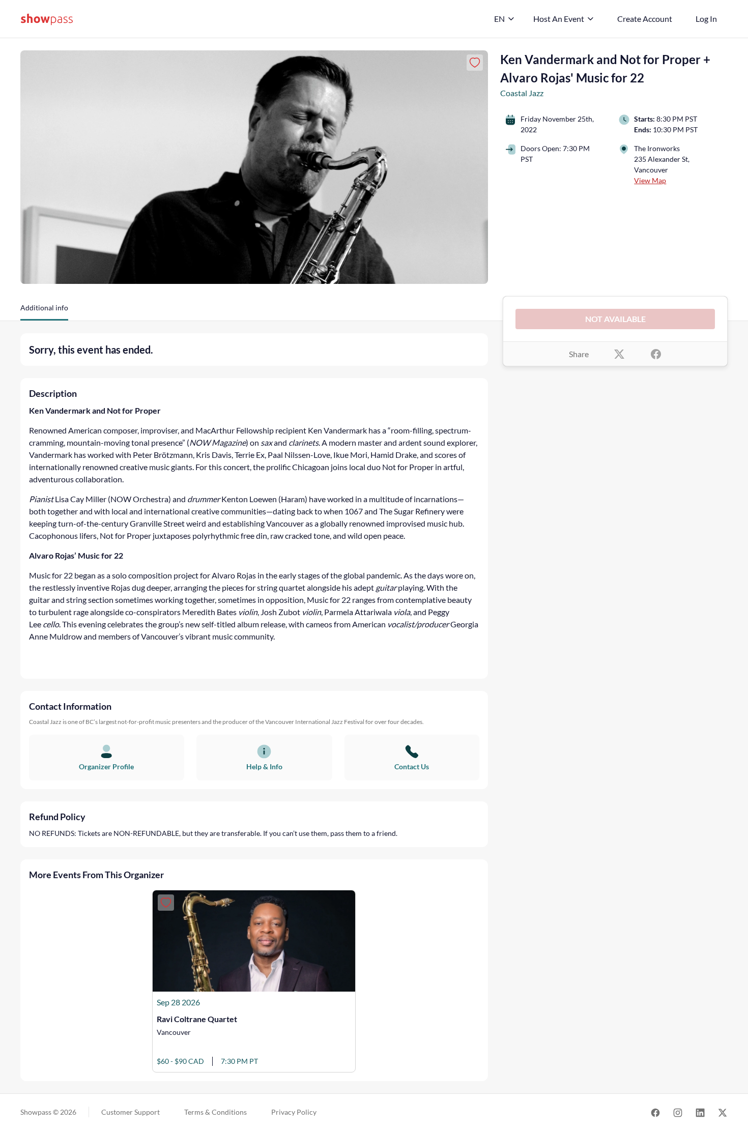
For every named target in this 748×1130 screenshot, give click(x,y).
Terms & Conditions (215, 1112)
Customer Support (130, 1112)
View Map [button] (650, 180)
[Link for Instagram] (678, 1112)
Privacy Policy (294, 1112)
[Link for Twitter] (722, 1112)
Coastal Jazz (521, 93)
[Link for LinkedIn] (700, 1112)
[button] (44, 311)
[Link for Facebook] (655, 1112)
